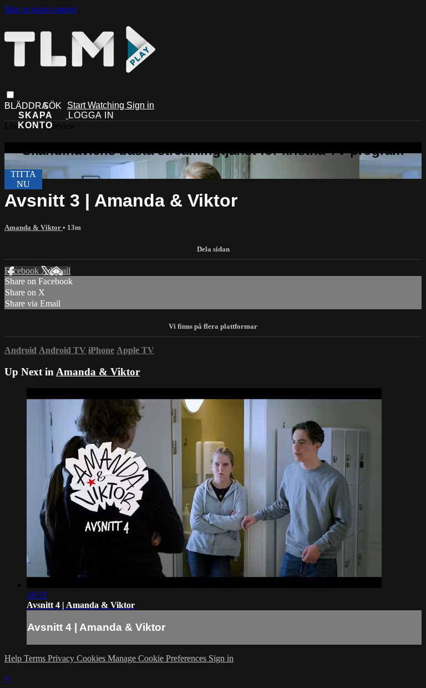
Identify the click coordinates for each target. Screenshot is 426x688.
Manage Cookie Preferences (158, 658)
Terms (36, 658)
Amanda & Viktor (33, 227)
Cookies (92, 658)
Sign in (140, 105)
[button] (10, 94)
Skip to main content (40, 9)
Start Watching (96, 105)
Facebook (22, 270)
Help (14, 658)
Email (60, 270)
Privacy (62, 658)
